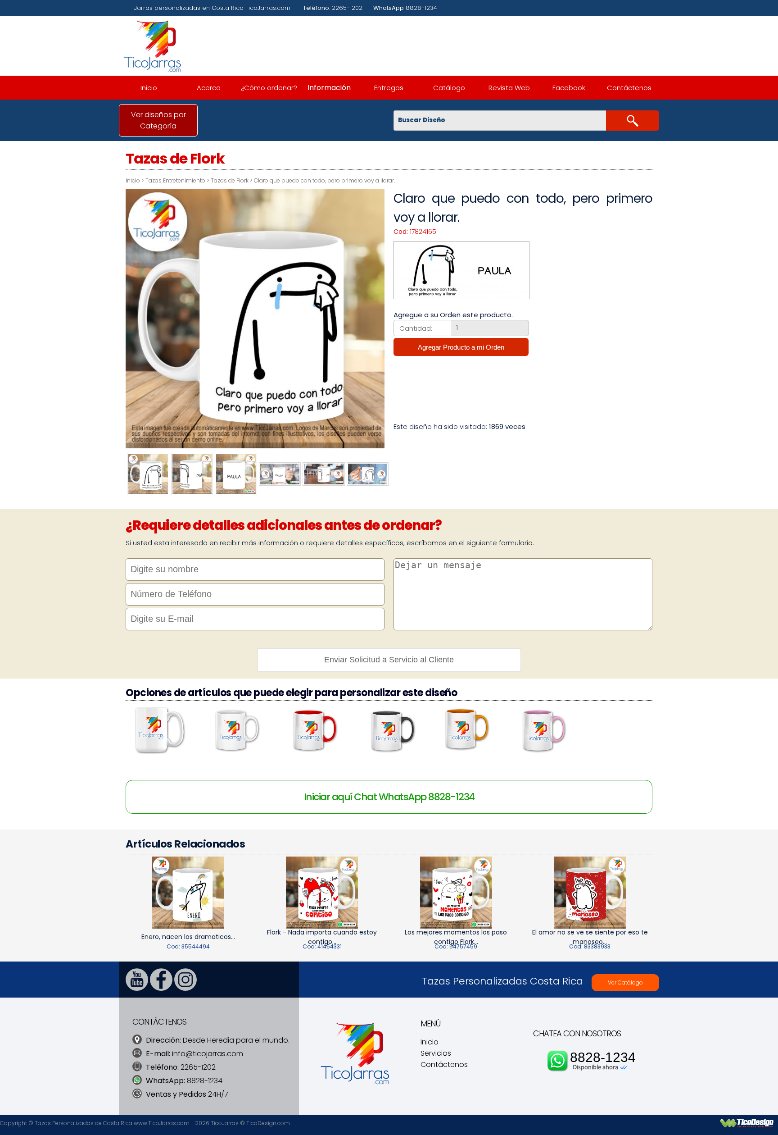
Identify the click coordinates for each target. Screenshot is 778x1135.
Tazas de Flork (230, 180)
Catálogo (449, 87)
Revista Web (509, 87)
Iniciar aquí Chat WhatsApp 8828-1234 (389, 797)
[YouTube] (137, 988)
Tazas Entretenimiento (175, 180)
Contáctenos (629, 87)
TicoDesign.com (268, 1123)
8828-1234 (603, 1057)
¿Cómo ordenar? (269, 87)
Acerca (209, 87)
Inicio (148, 87)
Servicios (436, 1053)
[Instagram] (185, 988)
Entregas (388, 87)
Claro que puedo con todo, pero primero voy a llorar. (324, 180)
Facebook (568, 87)
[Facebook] (161, 988)
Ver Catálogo (625, 982)
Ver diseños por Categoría (158, 120)
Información (329, 87)
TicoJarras (225, 1123)
